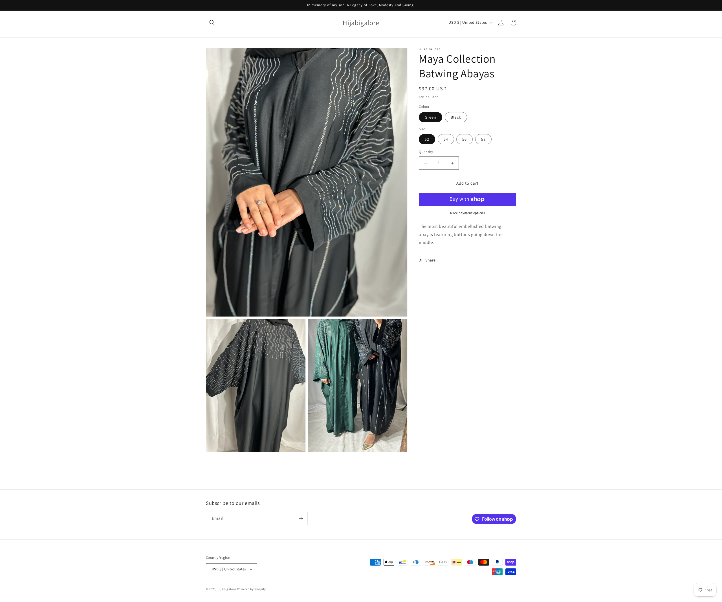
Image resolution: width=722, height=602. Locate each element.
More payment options (467, 213)
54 (446, 139)
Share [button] (430, 260)
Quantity (426, 152)
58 (483, 139)
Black (456, 117)
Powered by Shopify (251, 589)
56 (464, 139)
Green (430, 117)
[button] (212, 22)
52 (427, 139)
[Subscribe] (301, 518)
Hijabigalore (226, 589)
